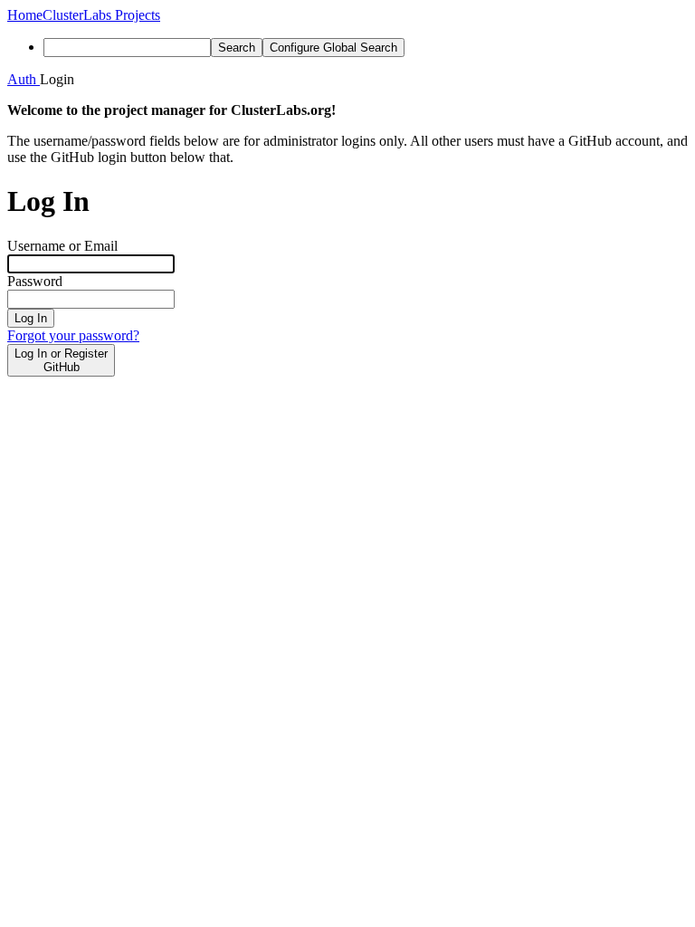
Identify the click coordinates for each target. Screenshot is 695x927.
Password (34, 281)
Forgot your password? (73, 335)
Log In (30, 318)
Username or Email (62, 245)
